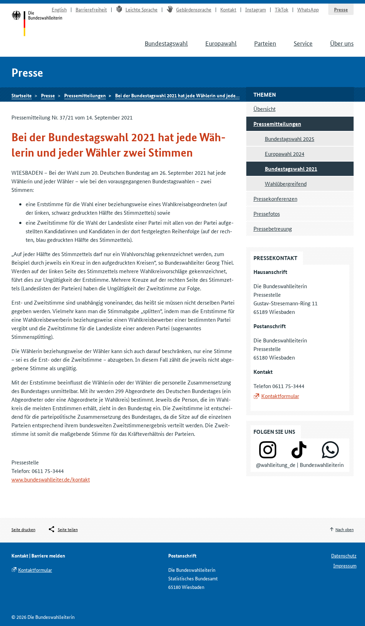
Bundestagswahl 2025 (289, 138)
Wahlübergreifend (286, 183)
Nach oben (344, 529)
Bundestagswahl (166, 43)
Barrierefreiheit (91, 9)
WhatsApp (308, 9)
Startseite (36, 24)
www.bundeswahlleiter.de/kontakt (50, 479)
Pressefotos (266, 213)
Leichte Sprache (141, 9)
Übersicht (264, 108)
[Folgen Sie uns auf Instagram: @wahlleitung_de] (267, 456)
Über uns (342, 43)
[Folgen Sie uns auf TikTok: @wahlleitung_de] (299, 456)
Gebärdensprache (193, 9)
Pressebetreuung (272, 228)
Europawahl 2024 (284, 153)
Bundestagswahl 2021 (291, 169)
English (59, 9)
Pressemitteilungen (85, 95)
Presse (341, 9)
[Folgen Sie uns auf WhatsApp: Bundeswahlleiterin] (330, 456)
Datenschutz (343, 555)
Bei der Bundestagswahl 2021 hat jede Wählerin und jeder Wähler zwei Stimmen (199, 95)
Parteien (265, 43)
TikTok (281, 9)
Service (303, 43)
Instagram (255, 9)
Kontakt (228, 9)
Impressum (344, 565)
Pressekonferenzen (275, 198)
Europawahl (221, 43)
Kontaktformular (280, 395)
